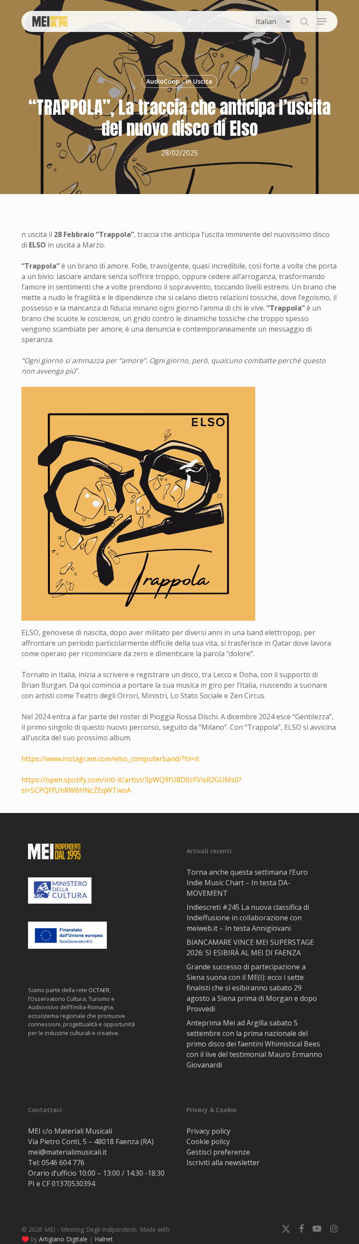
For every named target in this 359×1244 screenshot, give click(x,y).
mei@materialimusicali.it (67, 1152)
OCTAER (98, 990)
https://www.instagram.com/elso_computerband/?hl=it (110, 758)
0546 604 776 (63, 1162)
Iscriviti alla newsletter (223, 1162)
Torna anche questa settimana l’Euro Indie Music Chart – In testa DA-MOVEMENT (247, 882)
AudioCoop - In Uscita (179, 81)
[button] (322, 21)
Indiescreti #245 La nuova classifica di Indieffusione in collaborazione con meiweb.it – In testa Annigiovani (248, 917)
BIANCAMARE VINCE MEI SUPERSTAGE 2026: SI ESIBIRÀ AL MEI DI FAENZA (250, 947)
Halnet (104, 1239)
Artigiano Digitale (63, 1239)
